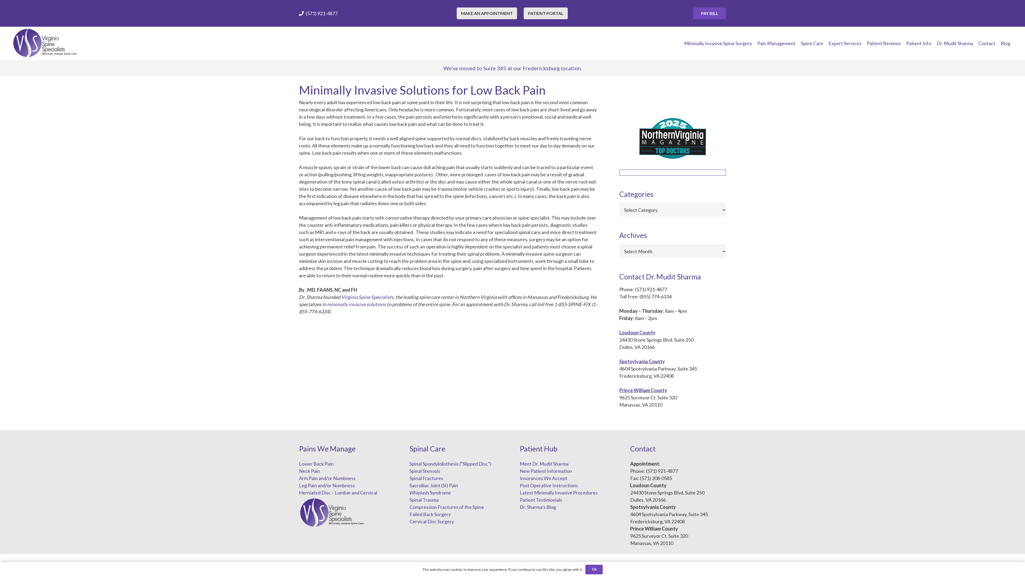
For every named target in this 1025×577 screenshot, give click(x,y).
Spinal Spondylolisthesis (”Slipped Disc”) (450, 464)
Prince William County (643, 390)
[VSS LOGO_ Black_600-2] (45, 43)
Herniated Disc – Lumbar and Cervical (338, 493)
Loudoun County (637, 333)
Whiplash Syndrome (430, 493)
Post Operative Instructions (549, 485)
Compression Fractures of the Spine (446, 507)
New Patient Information (546, 471)
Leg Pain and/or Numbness (327, 485)
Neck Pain (309, 471)
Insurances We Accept (543, 478)
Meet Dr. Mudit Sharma (544, 464)
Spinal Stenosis (424, 471)
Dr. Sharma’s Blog (538, 507)
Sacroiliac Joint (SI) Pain (433, 485)
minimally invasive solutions (356, 304)
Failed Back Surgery (430, 514)
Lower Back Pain (316, 464)
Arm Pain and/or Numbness (327, 478)
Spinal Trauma (424, 500)
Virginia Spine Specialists (367, 297)
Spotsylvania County (642, 361)
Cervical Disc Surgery (431, 521)
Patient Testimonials (541, 500)
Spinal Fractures (426, 478)
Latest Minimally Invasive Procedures (559, 493)
